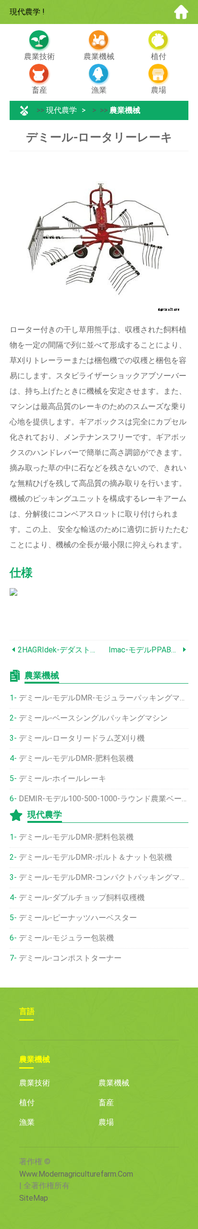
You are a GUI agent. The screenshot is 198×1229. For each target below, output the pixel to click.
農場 (106, 1122)
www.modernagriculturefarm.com (76, 1174)
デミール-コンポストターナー (70, 958)
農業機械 (125, 110)
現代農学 (61, 110)
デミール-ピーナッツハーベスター (78, 917)
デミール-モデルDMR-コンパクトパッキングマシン (103, 877)
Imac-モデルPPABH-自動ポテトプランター (144, 649)
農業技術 (34, 1082)
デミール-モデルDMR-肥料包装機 (76, 758)
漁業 (27, 1122)
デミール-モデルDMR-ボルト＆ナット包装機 (95, 857)
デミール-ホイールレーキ (62, 778)
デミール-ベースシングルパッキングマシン (93, 718)
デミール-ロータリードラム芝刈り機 (82, 738)
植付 (27, 1102)
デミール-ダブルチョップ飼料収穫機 (82, 897)
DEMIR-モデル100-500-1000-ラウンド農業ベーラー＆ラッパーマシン (103, 798)
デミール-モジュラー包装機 (66, 937)
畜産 (106, 1102)
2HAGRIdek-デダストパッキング (58, 649)
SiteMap (33, 1198)
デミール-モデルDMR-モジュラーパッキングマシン (103, 697)
